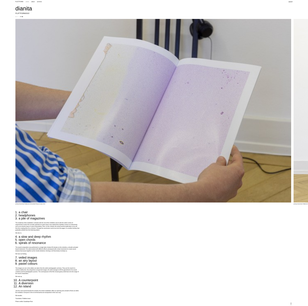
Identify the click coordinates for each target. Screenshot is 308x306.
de (291, 1)
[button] (17, 16)
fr (292, 1)
